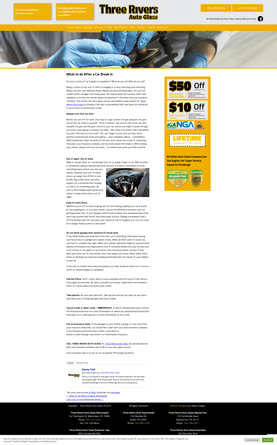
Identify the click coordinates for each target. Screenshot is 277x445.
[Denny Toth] (74, 380)
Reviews (141, 27)
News (132, 27)
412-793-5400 (248, 8)
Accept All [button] (268, 440)
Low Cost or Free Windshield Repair (85, 399)
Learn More (64, 15)
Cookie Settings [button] (252, 440)
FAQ (110, 27)
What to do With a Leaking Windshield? (86, 396)
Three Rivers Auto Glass (117, 343)
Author (70, 363)
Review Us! (162, 27)
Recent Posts (82, 363)
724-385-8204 (216, 8)
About (78, 27)
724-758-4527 (191, 423)
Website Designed (179, 405)
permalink (115, 392)
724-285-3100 (142, 423)
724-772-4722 (93, 419)
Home (70, 27)
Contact (151, 27)
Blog (93, 392)
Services (98, 27)
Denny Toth (88, 369)
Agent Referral (120, 27)
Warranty (88, 27)
